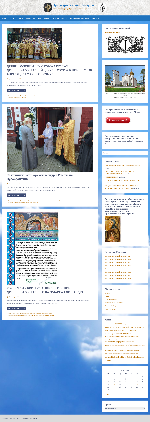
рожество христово (130, 347)
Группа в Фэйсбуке (111, 306)
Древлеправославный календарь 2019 (117, 256)
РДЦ (37, 313)
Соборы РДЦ (39, 95)
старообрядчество (122, 350)
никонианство (130, 339)
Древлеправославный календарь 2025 (117, 275)
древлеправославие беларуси (118, 333)
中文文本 (64, 18)
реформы (142, 345)
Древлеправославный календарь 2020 (118, 259)
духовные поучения (115, 336)
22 (137, 384)
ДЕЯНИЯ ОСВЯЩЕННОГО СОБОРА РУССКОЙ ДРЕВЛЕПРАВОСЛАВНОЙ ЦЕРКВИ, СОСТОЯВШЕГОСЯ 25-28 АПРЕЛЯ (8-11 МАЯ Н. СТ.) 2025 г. (49, 70)
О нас (12, 18)
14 (131, 382)
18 (114, 384)
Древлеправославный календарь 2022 (118, 265)
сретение (115, 350)
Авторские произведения (79, 18)
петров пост (123, 345)
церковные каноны (111, 353)
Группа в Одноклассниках (113, 303)
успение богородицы (134, 350)
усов (128, 350)
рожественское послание (47, 315)
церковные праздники (124, 356)
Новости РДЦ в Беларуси (49, 200)
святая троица (140, 347)
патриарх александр (23, 202)
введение (118, 327)
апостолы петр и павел (110, 324)
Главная (4, 18)
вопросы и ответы (113, 330)
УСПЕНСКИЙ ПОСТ (111, 177)
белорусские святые (128, 324)
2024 (13, 315)
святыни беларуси (109, 350)
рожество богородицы (120, 347)
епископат (127, 336)
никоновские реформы (114, 341)
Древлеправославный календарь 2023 (117, 269)
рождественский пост (110, 347)
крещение (122, 339)
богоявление (138, 324)
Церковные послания (45, 313)
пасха (136, 342)
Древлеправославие (33, 18)
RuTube (107, 293)
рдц (137, 345)
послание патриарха (34, 315)
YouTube (107, 296)
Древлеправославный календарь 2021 (117, 262)
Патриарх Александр (29, 95)
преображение (34, 202)
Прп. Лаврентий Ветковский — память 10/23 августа (122, 166)
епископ (122, 336)
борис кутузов (110, 327)
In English (55, 18)
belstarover (21, 79)
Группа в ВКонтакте (111, 299)
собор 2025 (15, 97)
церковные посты (124, 353)
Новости (20, 18)
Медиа (46, 18)
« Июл (107, 394)
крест (117, 339)
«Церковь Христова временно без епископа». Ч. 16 (122, 180)
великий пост (127, 327)
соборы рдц (22, 97)
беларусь (118, 324)
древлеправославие (130, 330)
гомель (14, 202)
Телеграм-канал (110, 309)
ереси (132, 336)
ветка (137, 327)
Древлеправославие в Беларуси (73, 5)
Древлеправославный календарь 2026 (118, 278)
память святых (129, 342)
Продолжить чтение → (16, 90)
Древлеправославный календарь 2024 (118, 272)
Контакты (95, 18)
